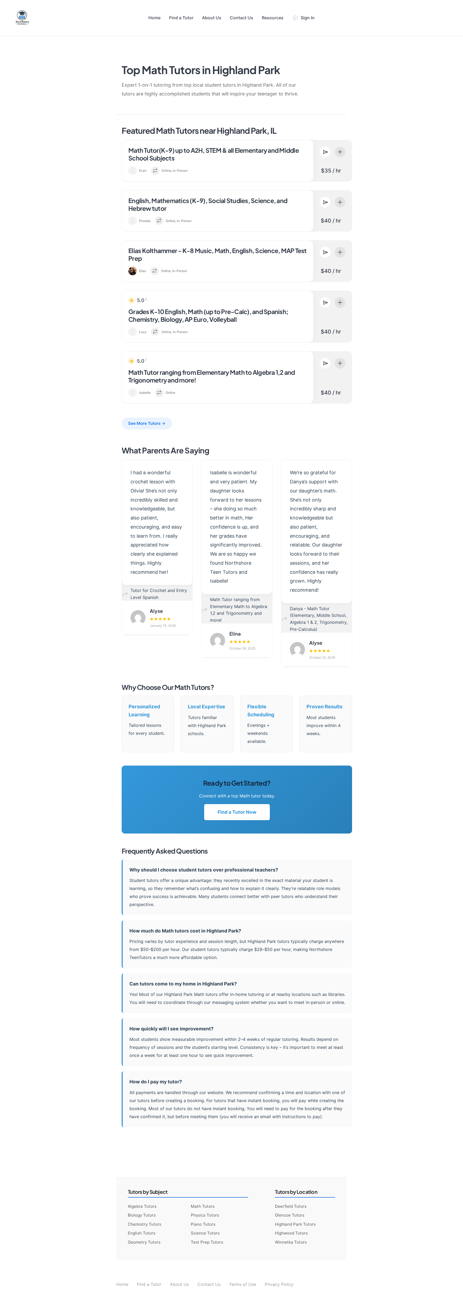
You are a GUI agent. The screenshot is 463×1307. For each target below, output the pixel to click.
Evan (143, 171)
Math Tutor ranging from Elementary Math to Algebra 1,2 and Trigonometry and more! (211, 376)
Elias (142, 271)
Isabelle (145, 393)
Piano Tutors (203, 1224)
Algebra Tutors (142, 1206)
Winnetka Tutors (291, 1242)
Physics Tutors (205, 1215)
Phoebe (145, 221)
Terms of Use (242, 1284)
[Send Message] (325, 152)
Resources (272, 17)
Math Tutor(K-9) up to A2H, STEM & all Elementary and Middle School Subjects (213, 154)
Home (154, 17)
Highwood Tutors (291, 1233)
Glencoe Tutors (289, 1215)
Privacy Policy (279, 1284)
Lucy (143, 332)
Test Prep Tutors (207, 1242)
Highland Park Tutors (295, 1224)
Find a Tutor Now (237, 812)
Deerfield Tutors (291, 1206)
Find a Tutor (181, 17)
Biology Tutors (142, 1215)
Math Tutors (203, 1206)
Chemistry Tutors (144, 1224)
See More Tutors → (147, 423)
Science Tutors (205, 1233)
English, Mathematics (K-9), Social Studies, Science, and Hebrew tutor (207, 204)
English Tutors (141, 1233)
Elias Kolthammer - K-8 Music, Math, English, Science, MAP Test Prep (217, 254)
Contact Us (241, 17)
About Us (211, 17)
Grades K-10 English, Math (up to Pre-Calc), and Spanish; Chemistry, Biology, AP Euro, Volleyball (208, 315)
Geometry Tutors (144, 1242)
